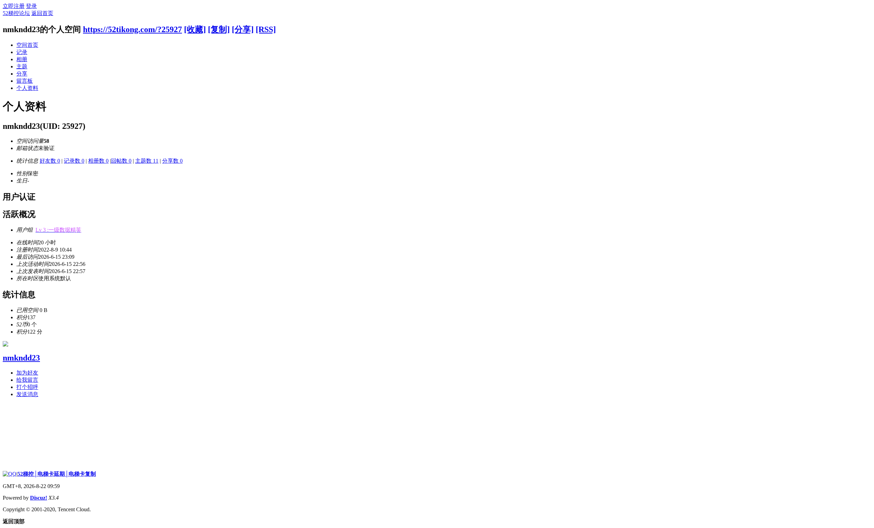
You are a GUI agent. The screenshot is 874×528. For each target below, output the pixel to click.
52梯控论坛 (16, 13)
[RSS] (266, 29)
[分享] (243, 29)
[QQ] (9, 474)
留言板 (24, 81)
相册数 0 (98, 161)
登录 (31, 6)
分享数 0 (172, 161)
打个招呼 (27, 387)
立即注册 (14, 6)
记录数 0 (74, 161)
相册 (21, 59)
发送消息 (27, 394)
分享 (21, 74)
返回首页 (42, 13)
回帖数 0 (121, 161)
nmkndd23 (21, 357)
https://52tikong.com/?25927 (132, 29)
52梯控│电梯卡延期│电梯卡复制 (56, 474)
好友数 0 (50, 161)
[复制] (219, 29)
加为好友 (27, 373)
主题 (21, 66)
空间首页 (27, 45)
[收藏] (195, 29)
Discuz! (38, 498)
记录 (21, 52)
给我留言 (27, 380)
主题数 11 (146, 161)
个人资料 (27, 88)
